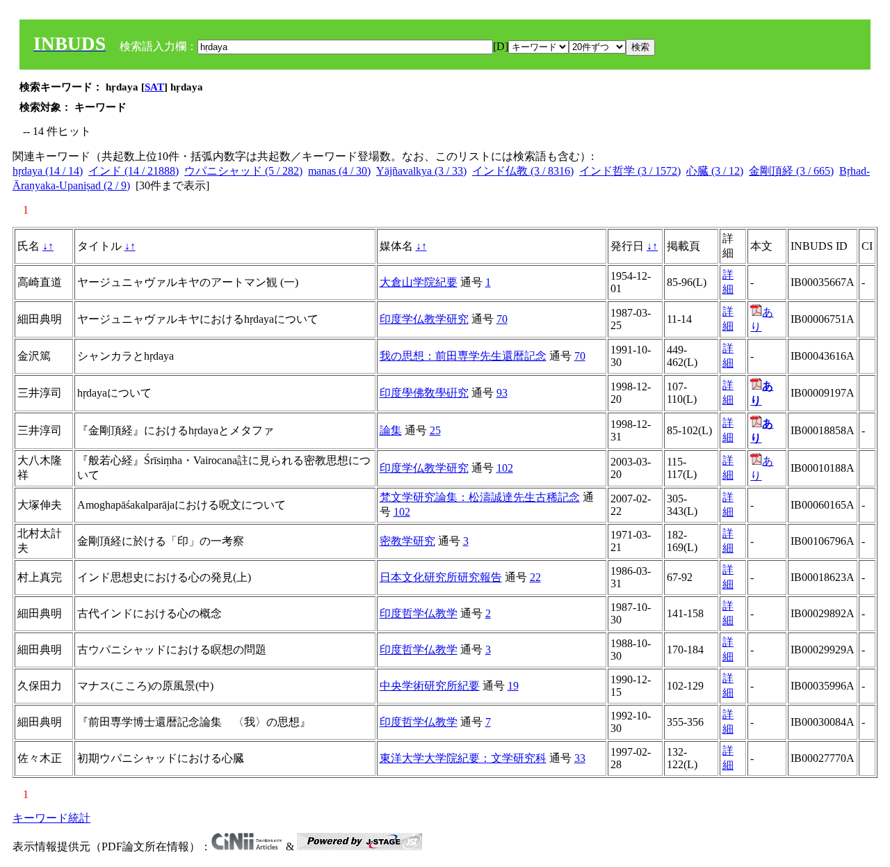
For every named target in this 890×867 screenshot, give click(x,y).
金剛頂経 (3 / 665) (791, 171)
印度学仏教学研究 (424, 319)
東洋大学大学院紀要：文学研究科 (463, 758)
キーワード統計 (51, 818)
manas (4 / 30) (339, 171)
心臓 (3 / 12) (714, 171)
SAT (154, 87)
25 (435, 430)
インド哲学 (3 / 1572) (630, 171)
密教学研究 (407, 541)
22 (535, 577)
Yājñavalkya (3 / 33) (421, 171)
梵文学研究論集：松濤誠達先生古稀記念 (480, 497)
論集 (391, 430)
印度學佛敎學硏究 (424, 393)
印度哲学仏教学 (419, 613)
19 (513, 686)
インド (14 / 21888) (133, 171)
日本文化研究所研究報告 (441, 577)
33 (579, 758)
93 (502, 393)
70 (502, 319)
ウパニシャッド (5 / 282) (243, 171)
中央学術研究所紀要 (430, 686)
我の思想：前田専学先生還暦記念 (463, 356)
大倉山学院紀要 (419, 282)
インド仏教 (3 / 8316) (523, 171)
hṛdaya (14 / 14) (48, 171)
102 (504, 468)
